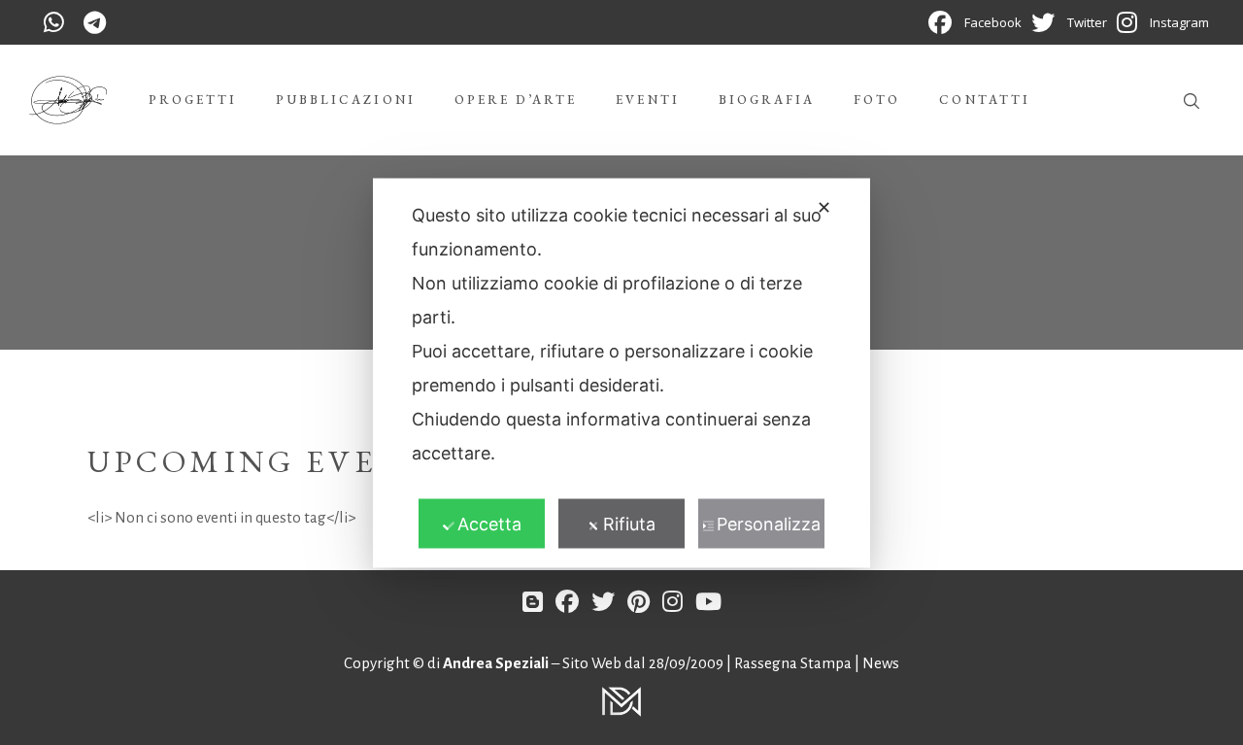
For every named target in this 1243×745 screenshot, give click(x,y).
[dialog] (621, 372)
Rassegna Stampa (794, 663)
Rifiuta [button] (629, 523)
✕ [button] (824, 206)
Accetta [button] (489, 523)
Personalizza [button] (769, 523)
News (880, 663)
